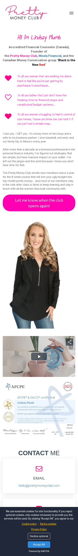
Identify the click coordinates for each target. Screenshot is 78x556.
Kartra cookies (48, 523)
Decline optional (39, 536)
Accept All (39, 544)
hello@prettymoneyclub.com (39, 486)
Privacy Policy (39, 529)
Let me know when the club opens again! (39, 203)
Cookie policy (29, 523)
